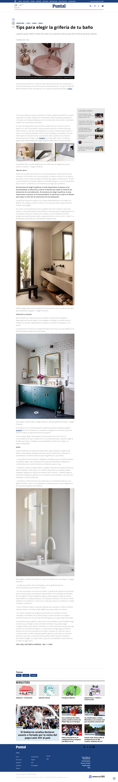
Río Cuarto (26, 1)
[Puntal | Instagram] (91, 747)
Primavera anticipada (90, 734)
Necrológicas (34, 765)
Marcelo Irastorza (88, 142)
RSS (89, 768)
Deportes (38, 1)
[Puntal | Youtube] (103, 6)
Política (18, 768)
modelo (42, 138)
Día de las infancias (66, 714)
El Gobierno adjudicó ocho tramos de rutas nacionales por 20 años (86, 148)
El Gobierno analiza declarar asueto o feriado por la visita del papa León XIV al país (37, 734)
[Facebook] (13, 19)
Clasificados (72, 1)
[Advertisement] (62, 101)
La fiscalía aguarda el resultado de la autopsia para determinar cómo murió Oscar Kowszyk (85, 130)
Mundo (48, 756)
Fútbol (63, 734)
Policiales (45, 1)
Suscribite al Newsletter (86, 758)
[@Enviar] (13, 27)
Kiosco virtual (63, 1)
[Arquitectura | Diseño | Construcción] (94, 690)
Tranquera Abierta (68, 698)
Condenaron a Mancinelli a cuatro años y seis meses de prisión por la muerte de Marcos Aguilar (86, 123)
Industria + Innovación (24, 698)
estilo (70, 89)
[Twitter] (13, 23)
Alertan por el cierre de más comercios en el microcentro (86, 136)
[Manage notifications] (114, 778)
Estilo (18, 675)
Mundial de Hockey (89, 714)
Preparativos (19, 727)
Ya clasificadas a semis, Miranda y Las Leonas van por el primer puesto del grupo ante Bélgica (94, 721)
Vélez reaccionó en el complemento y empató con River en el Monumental (71, 740)
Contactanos (86, 761)
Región (33, 1)
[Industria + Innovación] (26, 690)
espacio (19, 430)
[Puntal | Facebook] (94, 6)
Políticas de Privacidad (31, 774)
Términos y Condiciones (21, 774)
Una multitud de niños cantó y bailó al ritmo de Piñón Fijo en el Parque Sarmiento (71, 721)
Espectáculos (53, 1)
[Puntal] (21, 748)
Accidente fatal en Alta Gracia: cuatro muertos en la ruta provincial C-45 (86, 115)
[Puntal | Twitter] (98, 6)
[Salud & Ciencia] (49, 690)
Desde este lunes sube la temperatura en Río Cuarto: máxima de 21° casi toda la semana (94, 740)
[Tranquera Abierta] (72, 690)
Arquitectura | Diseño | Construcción (93, 698)
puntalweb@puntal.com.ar (62, 777)
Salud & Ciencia (44, 698)
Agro (47, 759)
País (32, 762)
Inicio (20, 1)
